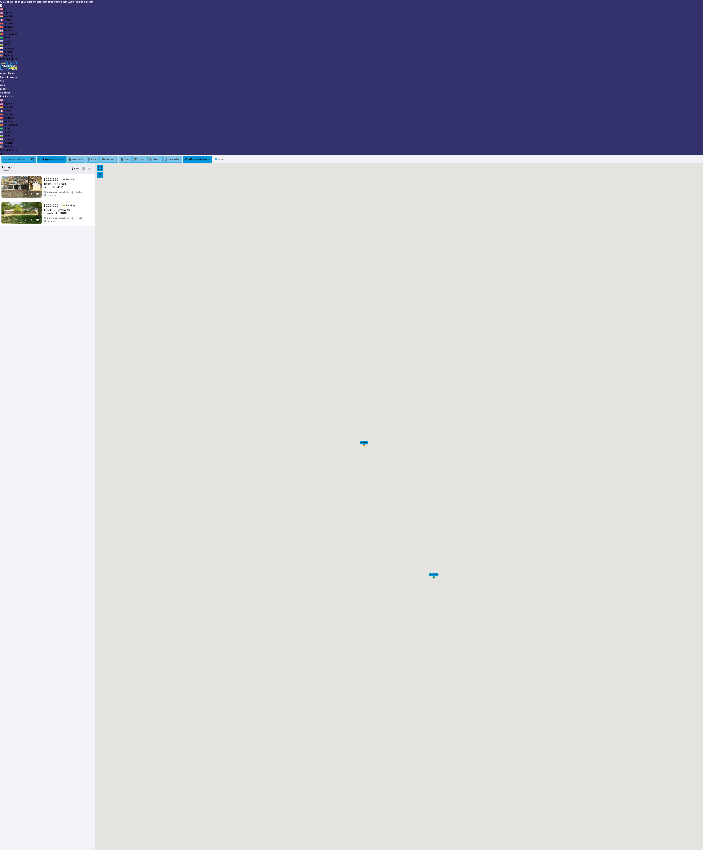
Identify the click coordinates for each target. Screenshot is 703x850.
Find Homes (7, 77)
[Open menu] (1, 153)
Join (2, 84)
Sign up (4, 58)
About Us (5, 73)
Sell (2, 81)
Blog (2, 88)
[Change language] (3, 9)
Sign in (13, 58)
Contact (5, 92)
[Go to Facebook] (1, 5)
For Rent (5, 96)
